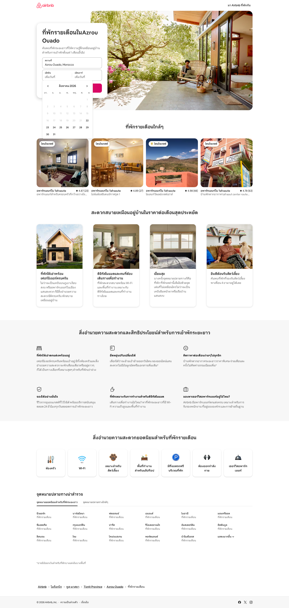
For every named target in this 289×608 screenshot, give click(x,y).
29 (87, 127)
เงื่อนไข (85, 602)
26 (67, 127)
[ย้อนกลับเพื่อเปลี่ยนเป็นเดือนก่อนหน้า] (48, 86)
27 (74, 127)
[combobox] (72, 65)
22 (87, 120)
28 (80, 127)
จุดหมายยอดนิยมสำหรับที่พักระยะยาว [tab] (57, 502)
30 (47, 134)
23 (47, 127)
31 (54, 134)
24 (54, 127)
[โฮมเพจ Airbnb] (45, 5)
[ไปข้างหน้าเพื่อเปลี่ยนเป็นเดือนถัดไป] (87, 86)
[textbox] (57, 77)
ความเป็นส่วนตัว (69, 602)
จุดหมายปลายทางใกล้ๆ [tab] (95, 502)
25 (60, 127)
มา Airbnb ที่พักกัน (239, 5)
